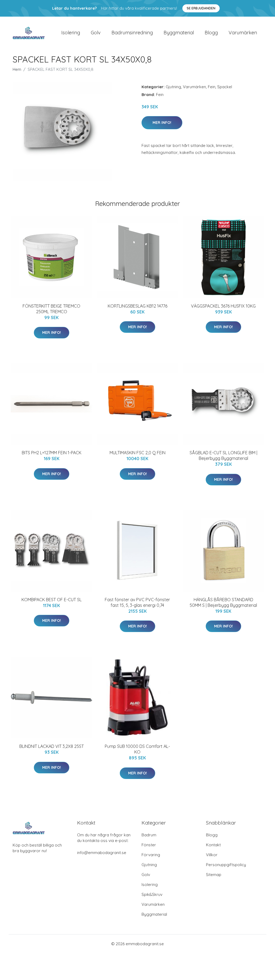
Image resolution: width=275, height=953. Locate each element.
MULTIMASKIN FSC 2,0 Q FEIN (137, 452)
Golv (96, 32)
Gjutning (173, 86)
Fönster (149, 844)
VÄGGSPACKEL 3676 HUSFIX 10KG (223, 306)
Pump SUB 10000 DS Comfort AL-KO (137, 749)
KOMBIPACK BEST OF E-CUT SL (51, 599)
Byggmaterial (179, 32)
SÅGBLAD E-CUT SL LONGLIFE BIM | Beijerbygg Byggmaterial (223, 455)
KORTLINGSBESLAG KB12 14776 (137, 306)
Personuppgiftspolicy (226, 864)
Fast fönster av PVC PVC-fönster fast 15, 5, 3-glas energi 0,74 (137, 602)
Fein (211, 86)
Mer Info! (162, 122)
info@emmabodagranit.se (101, 852)
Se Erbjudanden (201, 8)
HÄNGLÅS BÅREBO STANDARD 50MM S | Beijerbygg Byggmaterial (223, 602)
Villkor (212, 854)
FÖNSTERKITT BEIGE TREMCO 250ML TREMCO (51, 308)
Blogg (211, 32)
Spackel (224, 86)
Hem (17, 69)
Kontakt (213, 844)
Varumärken (243, 32)
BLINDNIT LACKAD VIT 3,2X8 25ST (51, 746)
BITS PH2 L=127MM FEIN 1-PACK (51, 452)
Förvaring (151, 854)
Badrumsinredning (132, 32)
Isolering (70, 32)
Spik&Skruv (152, 894)
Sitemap (213, 874)
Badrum (149, 834)
